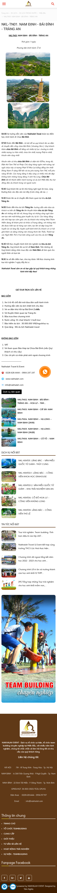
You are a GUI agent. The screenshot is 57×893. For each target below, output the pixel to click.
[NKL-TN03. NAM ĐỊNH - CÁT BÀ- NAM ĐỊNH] (8, 412)
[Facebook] (4, 878)
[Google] (12, 878)
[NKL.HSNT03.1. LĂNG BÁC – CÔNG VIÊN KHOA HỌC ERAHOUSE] (8, 476)
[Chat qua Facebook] (4, 887)
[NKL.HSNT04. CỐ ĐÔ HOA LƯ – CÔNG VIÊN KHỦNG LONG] (8, 501)
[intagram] (29, 878)
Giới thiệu (9, 839)
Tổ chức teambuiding (15, 828)
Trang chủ (9, 823)
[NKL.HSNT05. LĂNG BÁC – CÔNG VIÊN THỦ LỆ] (8, 513)
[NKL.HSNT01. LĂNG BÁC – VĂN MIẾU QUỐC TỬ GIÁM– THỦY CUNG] (8, 463)
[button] (53, 4)
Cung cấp (9, 834)
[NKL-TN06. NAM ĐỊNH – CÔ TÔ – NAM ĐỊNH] (8, 442)
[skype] (21, 878)
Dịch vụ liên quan (11, 391)
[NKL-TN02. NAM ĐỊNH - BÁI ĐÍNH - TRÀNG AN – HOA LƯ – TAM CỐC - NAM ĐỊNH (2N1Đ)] (8, 403)
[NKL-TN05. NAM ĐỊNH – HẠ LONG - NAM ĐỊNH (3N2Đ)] (8, 432)
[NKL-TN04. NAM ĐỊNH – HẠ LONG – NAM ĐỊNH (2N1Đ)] (8, 422)
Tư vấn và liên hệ (12, 844)
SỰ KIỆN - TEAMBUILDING (15, 854)
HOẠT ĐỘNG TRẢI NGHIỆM (16, 849)
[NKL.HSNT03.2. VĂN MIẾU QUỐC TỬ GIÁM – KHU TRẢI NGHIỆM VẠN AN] (8, 488)
